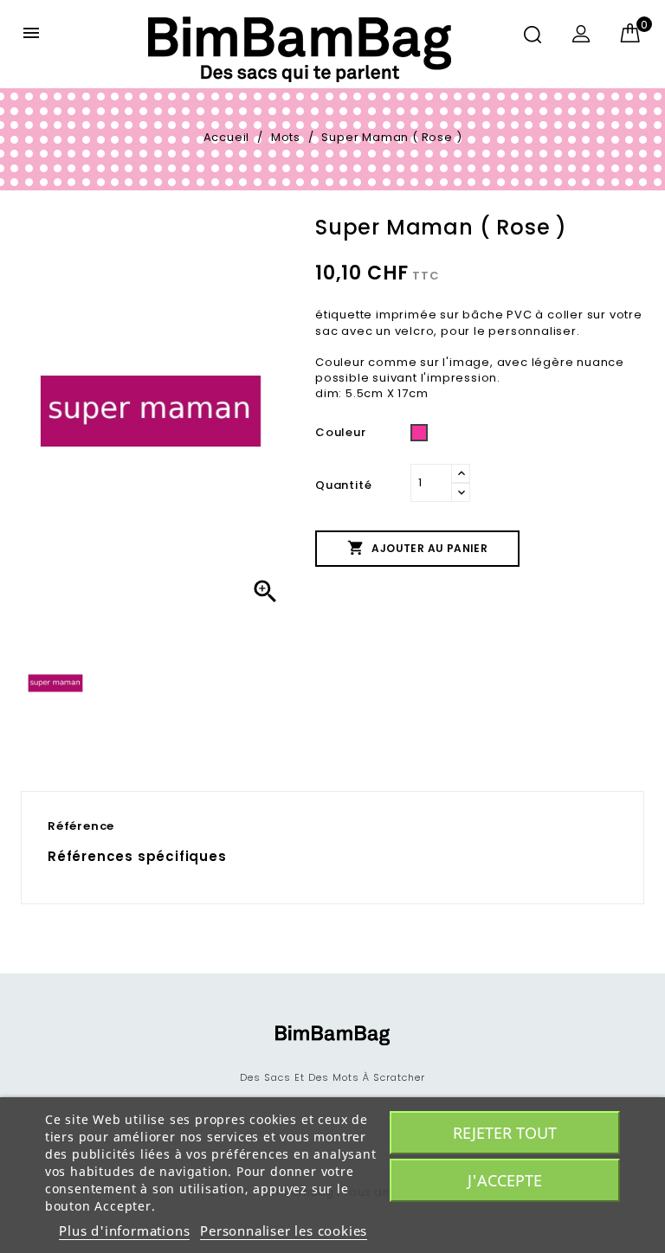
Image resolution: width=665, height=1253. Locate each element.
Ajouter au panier (417, 547)
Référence (81, 826)
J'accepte (505, 1180)
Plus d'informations (124, 1230)
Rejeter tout (505, 1132)
